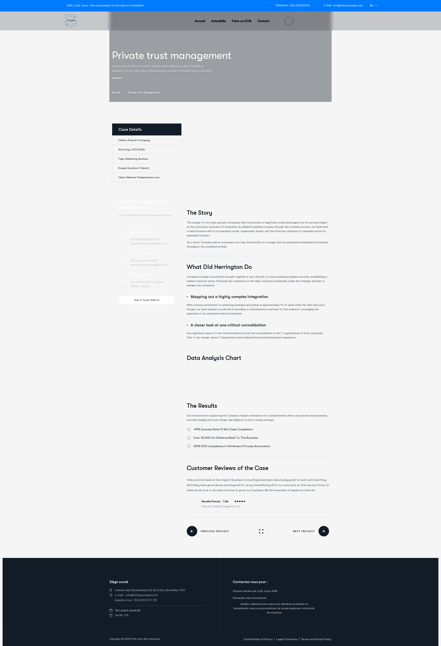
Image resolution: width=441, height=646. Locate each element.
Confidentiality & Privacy (258, 639)
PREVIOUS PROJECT (215, 531)
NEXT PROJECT (304, 531)
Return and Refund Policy (316, 639)
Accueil (116, 92)
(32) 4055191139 (299, 5)
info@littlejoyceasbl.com (348, 5)
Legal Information (287, 639)
